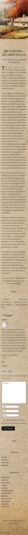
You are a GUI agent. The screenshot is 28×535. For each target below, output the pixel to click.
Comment (5, 383)
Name (4, 407)
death (8, 280)
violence (22, 280)
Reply (3, 362)
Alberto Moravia (6, 477)
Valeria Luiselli (5, 506)
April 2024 (4, 457)
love (12, 280)
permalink (18, 283)
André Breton (5, 480)
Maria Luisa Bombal (7, 498)
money (15, 280)
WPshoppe (15, 523)
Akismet (9, 532)
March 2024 (5, 459)
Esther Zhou (22, 59)
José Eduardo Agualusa (7, 490)
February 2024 (5, 462)
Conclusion (4, 485)
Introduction (5, 488)
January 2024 (5, 465)
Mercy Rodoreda (6, 501)
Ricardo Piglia (16, 62)
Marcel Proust (5, 496)
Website (4, 415)
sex (19, 280)
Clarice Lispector (6, 482)
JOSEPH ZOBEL (6, 493)
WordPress (15, 520)
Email (4, 411)
